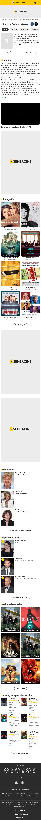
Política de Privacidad (10, 804)
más (36, 36)
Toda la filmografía (20, 325)
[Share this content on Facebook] (32, 24)
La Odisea (12, 698)
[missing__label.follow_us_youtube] (6, 770)
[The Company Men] (10, 303)
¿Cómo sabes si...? (30, 317)
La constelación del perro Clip (10, 630)
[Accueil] (18, 2)
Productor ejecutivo (28, 36)
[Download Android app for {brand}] (23, 782)
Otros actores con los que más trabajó (20, 530)
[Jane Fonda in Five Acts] (30, 214)
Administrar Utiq (22, 804)
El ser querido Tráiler (10, 656)
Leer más (4, 98)
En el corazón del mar (10, 257)
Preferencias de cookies (20, 806)
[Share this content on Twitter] (36, 24)
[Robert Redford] (7, 480)
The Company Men (10, 317)
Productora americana (25, 19)
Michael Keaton (20, 576)
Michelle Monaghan (21, 540)
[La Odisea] (4, 702)
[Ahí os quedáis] (30, 244)
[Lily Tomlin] (7, 517)
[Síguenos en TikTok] (28, 770)
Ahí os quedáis (30, 257)
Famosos (9, 19)
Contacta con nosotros (21, 802)
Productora (16, 19)
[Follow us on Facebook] (12, 770)
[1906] (10, 273)
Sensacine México (27, 796)
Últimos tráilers (20, 688)
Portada (4, 19)
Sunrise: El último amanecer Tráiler (10, 682)
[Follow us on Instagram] (23, 770)
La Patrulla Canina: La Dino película (34, 733)
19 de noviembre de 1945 (29, 40)
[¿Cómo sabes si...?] (30, 303)
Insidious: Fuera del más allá (14, 732)
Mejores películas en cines (20, 753)
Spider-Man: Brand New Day (33, 699)
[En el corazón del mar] (10, 244)
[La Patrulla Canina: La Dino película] (24, 735)
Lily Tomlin (18, 510)
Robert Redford (20, 473)
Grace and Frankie (10, 228)
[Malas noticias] (30, 273)
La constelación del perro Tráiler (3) (30, 656)
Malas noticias (30, 287)
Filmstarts (17, 793)
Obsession (32, 715)
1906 (10, 287)
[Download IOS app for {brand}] (17, 782)
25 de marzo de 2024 (26, 42)
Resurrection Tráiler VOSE (30, 630)
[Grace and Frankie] (10, 214)
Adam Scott (18, 558)
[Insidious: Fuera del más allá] (4, 735)
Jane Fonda (18, 491)
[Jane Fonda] (7, 499)
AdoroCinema (8, 796)
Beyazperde (31, 793)
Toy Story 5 (12, 715)
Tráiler (10, 712)
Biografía (6, 60)
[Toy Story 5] (4, 718)
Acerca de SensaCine (7, 802)
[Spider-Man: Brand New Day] (24, 702)
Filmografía (8, 199)
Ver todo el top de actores (20, 597)
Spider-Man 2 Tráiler (30, 682)
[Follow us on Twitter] (17, 770)
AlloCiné (4, 793)
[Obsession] (24, 718)
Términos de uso (33, 802)
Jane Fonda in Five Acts (30, 228)
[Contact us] (34, 770)
